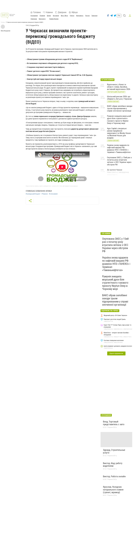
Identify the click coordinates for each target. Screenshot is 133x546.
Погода (87, 15)
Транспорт (94, 15)
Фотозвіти (56, 15)
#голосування (53, 194)
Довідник (62, 12)
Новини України (53, 19)
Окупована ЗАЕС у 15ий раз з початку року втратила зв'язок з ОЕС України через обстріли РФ (119, 161)
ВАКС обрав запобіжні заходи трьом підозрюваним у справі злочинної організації (119, 108)
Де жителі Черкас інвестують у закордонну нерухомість (118, 172)
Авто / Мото (64, 15)
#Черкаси (45, 194)
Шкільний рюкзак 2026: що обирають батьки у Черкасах (119, 97)
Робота (72, 15)
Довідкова (34, 19)
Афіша (75, 12)
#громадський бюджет (33, 194)
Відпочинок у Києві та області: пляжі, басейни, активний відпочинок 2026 (118, 86)
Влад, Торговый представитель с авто (113, 423)
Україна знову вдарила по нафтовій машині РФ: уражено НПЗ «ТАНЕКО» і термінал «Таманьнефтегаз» (119, 148)
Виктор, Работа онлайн (114, 476)
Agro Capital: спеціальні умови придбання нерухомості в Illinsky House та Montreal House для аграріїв (119, 133)
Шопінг (49, 15)
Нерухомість (79, 15)
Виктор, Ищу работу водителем (112, 464)
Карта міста (42, 19)
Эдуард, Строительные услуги (114, 451)
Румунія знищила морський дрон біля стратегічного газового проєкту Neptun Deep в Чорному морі (119, 119)
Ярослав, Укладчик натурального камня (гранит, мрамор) (113, 490)
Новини (49, 12)
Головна (37, 12)
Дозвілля (42, 15)
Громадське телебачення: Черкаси (39, 191)
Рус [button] (119, 15)
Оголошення (34, 15)
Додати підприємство (116, 353)
